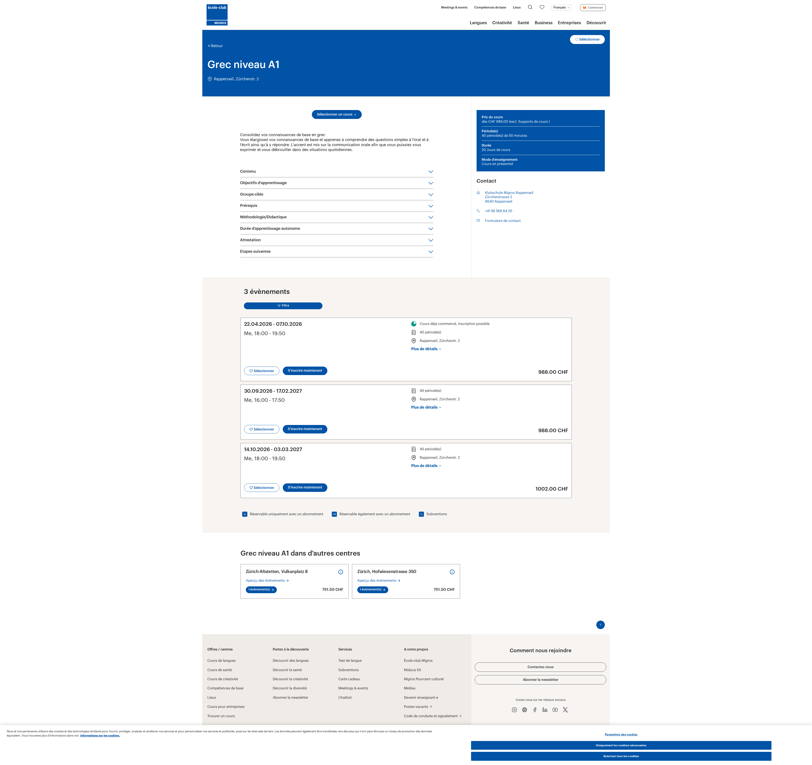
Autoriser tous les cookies (621, 756)
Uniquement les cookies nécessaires (621, 745)
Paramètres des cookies (621, 734)
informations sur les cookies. (100, 735)
